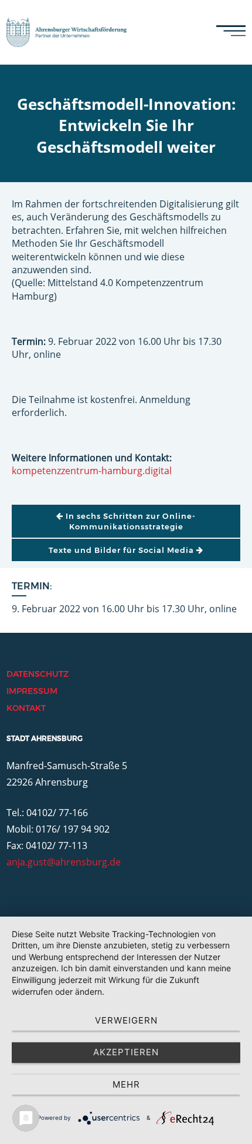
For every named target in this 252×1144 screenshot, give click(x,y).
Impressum (31, 691)
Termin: (32, 586)
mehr (126, 1084)
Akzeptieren (126, 1052)
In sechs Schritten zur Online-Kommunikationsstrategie (129, 521)
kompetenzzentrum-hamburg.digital (92, 470)
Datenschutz (37, 674)
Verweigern (126, 1020)
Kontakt (26, 708)
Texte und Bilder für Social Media (122, 550)
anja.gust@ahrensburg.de (63, 862)
